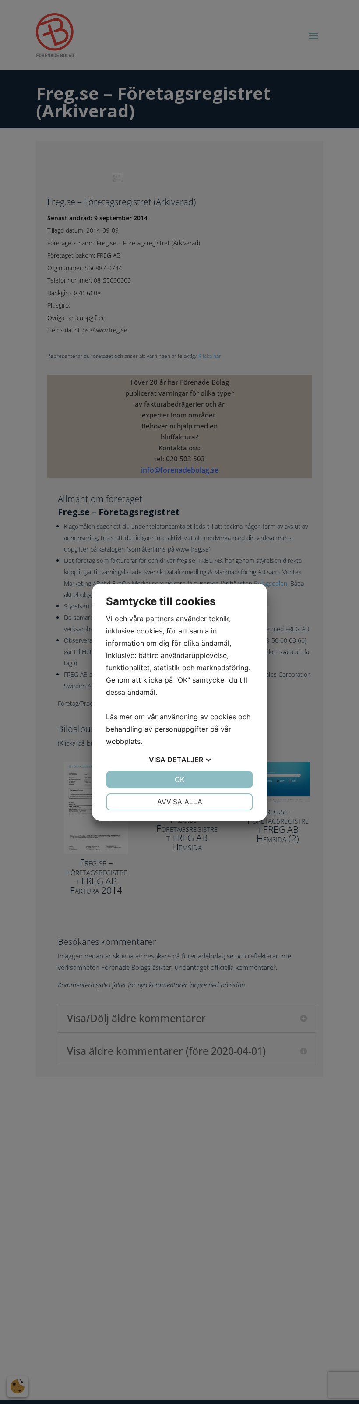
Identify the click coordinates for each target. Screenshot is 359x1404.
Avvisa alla (179, 801)
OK (179, 779)
